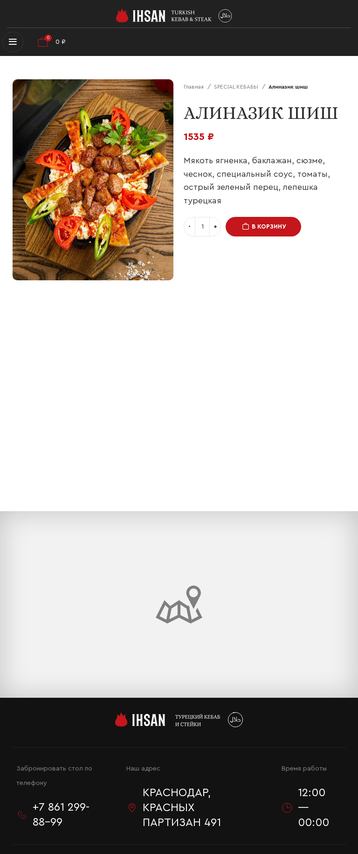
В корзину (269, 226)
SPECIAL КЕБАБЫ (237, 87)
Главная (194, 87)
